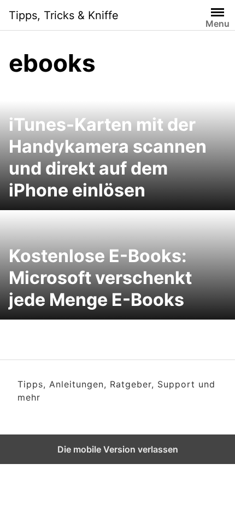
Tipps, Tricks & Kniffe (64, 15)
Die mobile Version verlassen (117, 449)
